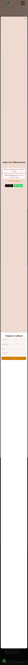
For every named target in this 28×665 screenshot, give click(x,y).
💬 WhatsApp (18, 185)
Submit (13, 358)
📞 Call (9, 185)
